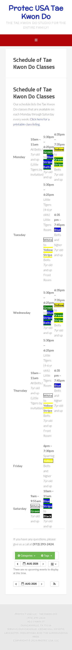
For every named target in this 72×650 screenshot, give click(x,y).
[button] (54, 584)
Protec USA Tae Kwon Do (36, 12)
